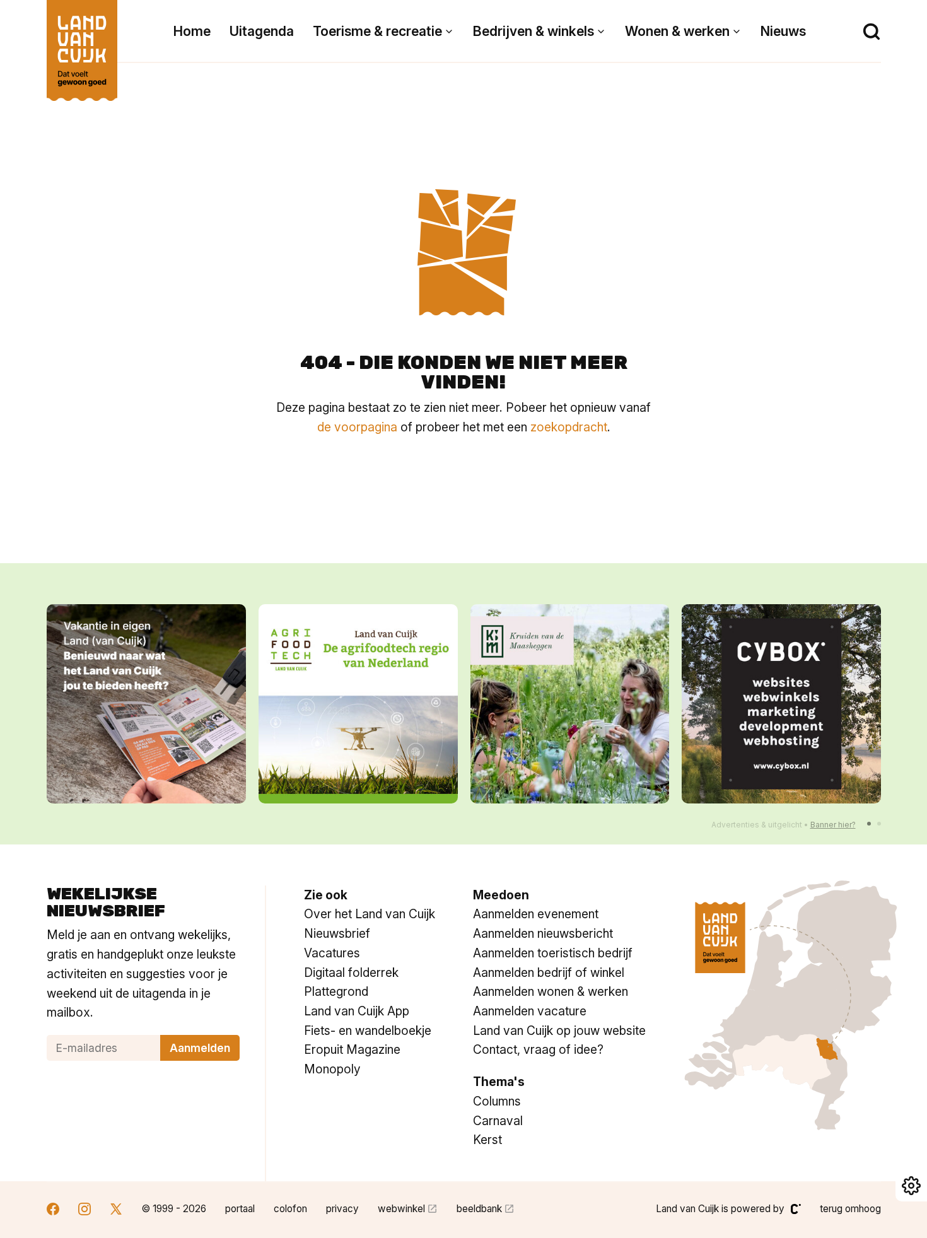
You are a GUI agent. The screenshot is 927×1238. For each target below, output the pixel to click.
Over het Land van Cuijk (369, 913)
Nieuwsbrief (337, 933)
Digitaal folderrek (351, 972)
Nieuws (783, 31)
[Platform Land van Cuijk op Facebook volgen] (53, 1211)
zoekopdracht (568, 427)
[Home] (82, 44)
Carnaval (498, 1120)
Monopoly (332, 1069)
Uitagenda (262, 31)
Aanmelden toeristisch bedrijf (553, 953)
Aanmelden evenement (535, 913)
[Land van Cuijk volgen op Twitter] (116, 1211)
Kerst (487, 1139)
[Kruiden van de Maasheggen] (570, 703)
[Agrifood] (358, 703)
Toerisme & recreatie (377, 31)
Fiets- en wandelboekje (367, 1030)
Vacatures (332, 953)
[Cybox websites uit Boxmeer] (781, 703)
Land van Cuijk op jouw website (559, 1030)
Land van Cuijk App (356, 1011)
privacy (342, 1209)
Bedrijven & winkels (533, 31)
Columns (497, 1101)
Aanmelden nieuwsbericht (543, 933)
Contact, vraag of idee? (538, 1049)
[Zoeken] (871, 31)
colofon (290, 1209)
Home (192, 31)
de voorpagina (357, 427)
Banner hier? (833, 824)
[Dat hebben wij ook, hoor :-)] (146, 703)
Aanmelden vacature (529, 1011)
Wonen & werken (677, 31)
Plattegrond (336, 991)
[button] (869, 824)
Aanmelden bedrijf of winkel (548, 972)
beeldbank (479, 1209)
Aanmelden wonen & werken (550, 991)
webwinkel (401, 1209)
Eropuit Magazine (352, 1049)
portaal (240, 1209)
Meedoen (501, 894)
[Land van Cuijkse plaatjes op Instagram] (84, 1211)
